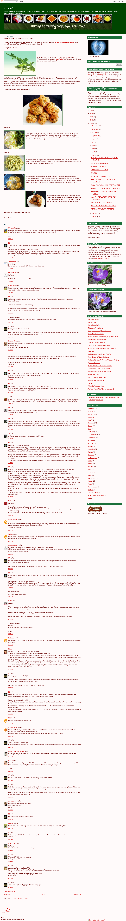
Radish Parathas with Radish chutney (100, 366)
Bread (89, 420)
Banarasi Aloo (92, 322)
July (93, 142)
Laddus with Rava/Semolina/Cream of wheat (102, 348)
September (95, 135)
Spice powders (92, 487)
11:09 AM (10, 645)
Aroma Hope (92, 74)
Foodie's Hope (103, 74)
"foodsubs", (60, 59)
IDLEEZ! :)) (95, 173)
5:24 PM (10, 337)
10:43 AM (10, 634)
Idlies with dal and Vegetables (97, 339)
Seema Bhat (12, 261)
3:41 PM (10, 714)
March (94, 155)
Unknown (11, 638)
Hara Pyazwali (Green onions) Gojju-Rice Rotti (103, 336)
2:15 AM (10, 366)
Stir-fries (90, 490)
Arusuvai (90, 411)
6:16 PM (10, 747)
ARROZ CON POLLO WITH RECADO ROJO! (106, 188)
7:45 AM (10, 587)
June (93, 145)
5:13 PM (10, 496)
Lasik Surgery (92, 458)
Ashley (10, 760)
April (93, 152)
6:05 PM (10, 736)
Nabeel (10, 534)
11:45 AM (10, 669)
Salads (90, 475)
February (95, 213)
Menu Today (12, 843)
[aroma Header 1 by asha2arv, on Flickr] (58, 29)
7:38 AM (10, 887)
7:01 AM (10, 878)
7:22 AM (10, 839)
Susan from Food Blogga (16, 751)
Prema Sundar (13, 727)
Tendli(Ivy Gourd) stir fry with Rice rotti (100, 371)
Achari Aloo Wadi (93, 319)
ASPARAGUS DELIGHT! (99, 170)
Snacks (90, 481)
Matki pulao (91, 351)
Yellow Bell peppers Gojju (96, 386)
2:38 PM (10, 281)
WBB (89, 498)
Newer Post (7, 894)
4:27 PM (10, 429)
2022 (91, 110)
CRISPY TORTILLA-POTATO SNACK (103, 206)
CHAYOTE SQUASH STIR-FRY (101, 202)
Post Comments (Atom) (20, 898)
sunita (10, 600)
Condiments (91, 437)
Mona (10, 649)
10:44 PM (10, 541)
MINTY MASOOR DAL (98, 166)
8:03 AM (10, 379)
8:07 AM (10, 392)
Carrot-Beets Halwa (94, 325)
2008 (91, 120)
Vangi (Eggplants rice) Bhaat (97, 377)
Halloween (91, 455)
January (94, 216)
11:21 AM (10, 257)
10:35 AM (10, 239)
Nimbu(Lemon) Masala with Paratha (99, 354)
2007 (91, 123)
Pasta (89, 469)
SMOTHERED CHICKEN (99, 163)
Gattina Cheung (13, 545)
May (93, 149)
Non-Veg (90, 466)
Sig (9, 407)
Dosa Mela (91, 449)
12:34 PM (10, 403)
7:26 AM (10, 861)
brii (9, 865)
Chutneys (91, 431)
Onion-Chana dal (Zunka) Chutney (99, 357)
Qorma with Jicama (94, 363)
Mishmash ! (12, 228)
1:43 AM (10, 350)
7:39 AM (10, 569)
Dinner (90, 446)
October (94, 132)
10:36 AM (10, 619)
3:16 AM (10, 771)
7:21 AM (10, 797)
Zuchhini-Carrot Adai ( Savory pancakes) (101, 389)
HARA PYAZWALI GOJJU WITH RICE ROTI (105, 185)
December (95, 126)
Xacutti (90, 383)
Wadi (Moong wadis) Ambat (96, 380)
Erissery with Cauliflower (95, 328)
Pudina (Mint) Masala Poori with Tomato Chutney (103, 360)
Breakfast (91, 423)
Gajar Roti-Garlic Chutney (96, 334)
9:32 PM (10, 756)
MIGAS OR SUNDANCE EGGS (101, 176)
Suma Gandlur (13, 519)
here (67, 57)
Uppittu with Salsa (93, 374)
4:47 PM (10, 463)
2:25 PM (10, 268)
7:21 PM (10, 828)
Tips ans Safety (93, 493)
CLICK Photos (92, 434)
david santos (12, 801)
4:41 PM (10, 723)
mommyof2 (12, 285)
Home (43, 894)
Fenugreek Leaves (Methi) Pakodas (99, 331)
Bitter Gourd (91, 417)
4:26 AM (10, 850)
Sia (9, 418)
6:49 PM (10, 515)
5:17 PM (10, 322)
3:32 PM (10, 687)
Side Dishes (91, 478)
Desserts (91, 443)
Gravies (90, 452)
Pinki (9, 718)
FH (9, 243)
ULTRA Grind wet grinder (96, 495)
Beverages (91, 414)
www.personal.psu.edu (101, 258)
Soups (90, 484)
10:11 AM (10, 596)
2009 (91, 117)
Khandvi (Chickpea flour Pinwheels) (99, 345)
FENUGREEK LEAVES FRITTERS (19, 39)
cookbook (91, 440)
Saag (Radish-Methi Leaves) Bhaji (99, 368)
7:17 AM (10, 780)
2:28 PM (10, 414)
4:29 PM (10, 438)
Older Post (77, 894)
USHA (10, 500)
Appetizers (91, 408)
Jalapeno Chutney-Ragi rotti (96, 342)
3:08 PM (10, 819)
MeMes (90, 463)
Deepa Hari (12, 272)
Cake (89, 429)
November (95, 129)
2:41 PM (10, 292)
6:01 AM (10, 554)
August (94, 139)
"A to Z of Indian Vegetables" (65, 42)
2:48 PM (10, 810)
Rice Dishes (91, 472)
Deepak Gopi (12, 341)
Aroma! (8, 8)
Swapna (10, 823)
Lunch (90, 461)
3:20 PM (10, 313)
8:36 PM (10, 530)
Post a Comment (9, 891)
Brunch (90, 426)
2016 (91, 113)
